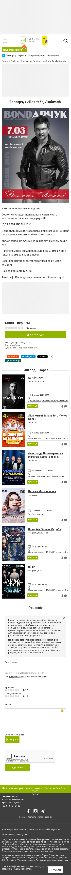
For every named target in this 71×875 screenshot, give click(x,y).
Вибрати (13, 739)
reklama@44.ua (52, 829)
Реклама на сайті (10, 796)
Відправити (17, 767)
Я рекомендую (36, 334)
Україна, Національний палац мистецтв (46, 476)
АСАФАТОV (35, 377)
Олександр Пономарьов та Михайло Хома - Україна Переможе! (45, 456)
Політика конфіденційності (14, 866)
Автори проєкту (44, 817)
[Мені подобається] (62, 406)
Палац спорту (38, 514)
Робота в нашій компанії (13, 799)
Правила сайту (34, 866)
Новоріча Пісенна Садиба (44, 529)
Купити (31, 406)
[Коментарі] (65, 406)
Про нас (23, 817)
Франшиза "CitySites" (11, 803)
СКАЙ (31, 567)
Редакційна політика (23, 869)
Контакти (32, 817)
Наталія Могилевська (42, 491)
